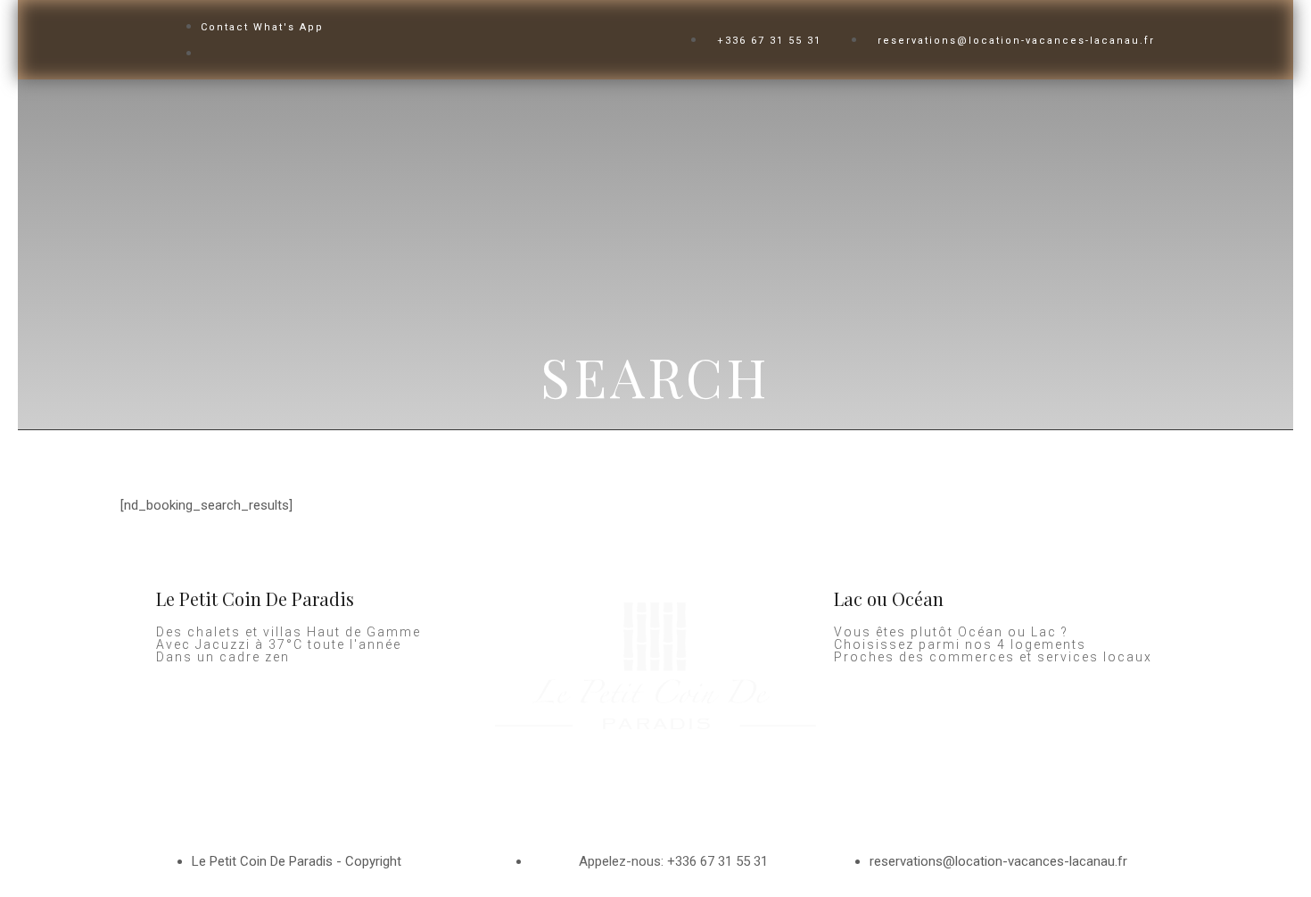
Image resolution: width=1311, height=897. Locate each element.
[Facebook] (517, 785)
